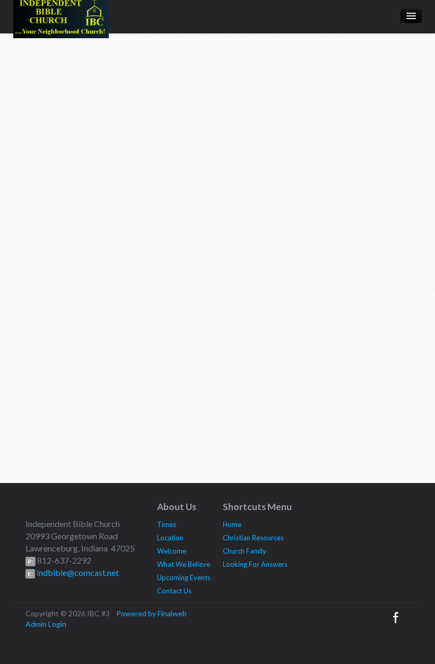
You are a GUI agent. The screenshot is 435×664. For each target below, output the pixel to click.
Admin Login (45, 623)
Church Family (244, 551)
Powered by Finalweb (151, 613)
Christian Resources (253, 537)
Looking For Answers (255, 564)
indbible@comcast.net (77, 572)
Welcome (171, 551)
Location (170, 537)
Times (166, 524)
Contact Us (174, 591)
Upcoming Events (184, 577)
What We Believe (183, 564)
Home (232, 524)
